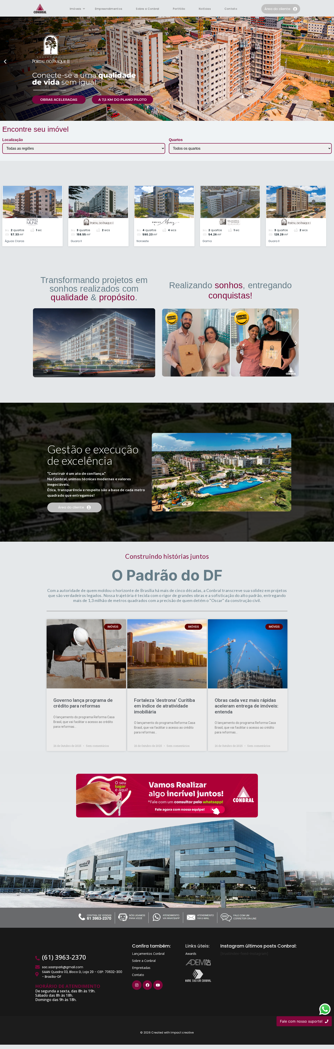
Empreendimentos (108, 9)
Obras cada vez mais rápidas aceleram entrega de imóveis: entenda (246, 706)
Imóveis (75, 9)
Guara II (76, 241)
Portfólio (179, 9)
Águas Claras (14, 241)
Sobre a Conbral (147, 9)
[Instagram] (137, 985)
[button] (5, 61)
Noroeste (143, 241)
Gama (207, 241)
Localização (12, 140)
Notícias (205, 9)
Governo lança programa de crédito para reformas (83, 703)
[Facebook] (147, 985)
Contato (230, 9)
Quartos (176, 140)
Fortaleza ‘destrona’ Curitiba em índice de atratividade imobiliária (164, 706)
